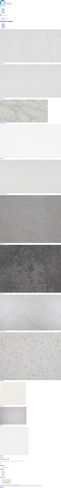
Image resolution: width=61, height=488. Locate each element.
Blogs (3, 473)
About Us (3, 9)
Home (3, 8)
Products (3, 10)
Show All (3, 23)
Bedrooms (3, 25)
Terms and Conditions (5, 467)
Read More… (2, 487)
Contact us (3, 12)
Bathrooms (3, 24)
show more (1, 457)
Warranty (3, 474)
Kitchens (3, 26)
